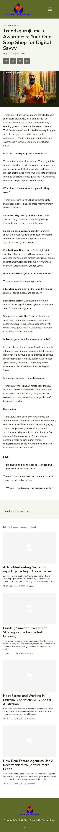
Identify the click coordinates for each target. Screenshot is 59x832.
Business (7, 586)
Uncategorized (12, 26)
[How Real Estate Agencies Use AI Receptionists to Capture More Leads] (29, 741)
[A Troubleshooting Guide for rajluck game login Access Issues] (29, 548)
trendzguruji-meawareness (18, 511)
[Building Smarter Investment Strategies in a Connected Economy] (29, 608)
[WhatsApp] (27, 61)
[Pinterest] (20, 61)
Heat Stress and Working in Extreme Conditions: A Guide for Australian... (27, 700)
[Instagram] (29, 827)
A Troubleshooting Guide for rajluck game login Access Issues (27, 569)
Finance (7, 654)
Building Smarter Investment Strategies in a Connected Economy (25, 632)
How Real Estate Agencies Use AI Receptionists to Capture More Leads (28, 765)
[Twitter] (13, 61)
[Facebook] (6, 61)
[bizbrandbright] (18, 9)
